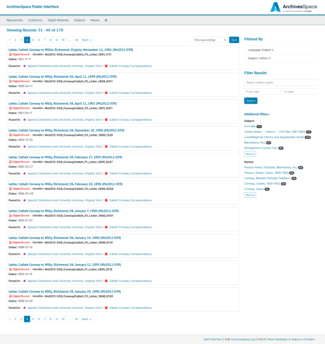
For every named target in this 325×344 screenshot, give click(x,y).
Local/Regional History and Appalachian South (277, 137)
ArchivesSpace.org (243, 339)
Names (95, 20)
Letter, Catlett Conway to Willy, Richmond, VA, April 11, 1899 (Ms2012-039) (63, 76)
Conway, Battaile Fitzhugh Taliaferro (269, 178)
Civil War (252, 126)
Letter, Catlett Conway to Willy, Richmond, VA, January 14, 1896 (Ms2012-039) (65, 238)
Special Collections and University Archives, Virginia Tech (64, 66)
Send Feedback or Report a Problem (291, 339)
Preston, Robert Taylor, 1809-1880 (268, 172)
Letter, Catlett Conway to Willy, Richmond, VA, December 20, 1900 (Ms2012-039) (67, 130)
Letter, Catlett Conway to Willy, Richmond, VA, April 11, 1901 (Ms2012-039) (63, 103)
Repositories (15, 20)
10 (63, 40)
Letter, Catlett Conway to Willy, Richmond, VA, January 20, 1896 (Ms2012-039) (65, 291)
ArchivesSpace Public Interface (33, 6)
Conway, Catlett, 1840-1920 (264, 183)
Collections (35, 20)
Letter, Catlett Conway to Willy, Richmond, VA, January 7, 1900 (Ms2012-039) (64, 211)
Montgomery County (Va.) (263, 148)
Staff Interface (212, 339)
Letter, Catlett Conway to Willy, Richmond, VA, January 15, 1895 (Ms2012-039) (65, 264)
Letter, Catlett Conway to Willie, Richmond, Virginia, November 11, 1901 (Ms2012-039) (71, 49)
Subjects (79, 20)
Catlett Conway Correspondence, (130, 66)
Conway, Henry (256, 189)
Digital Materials (58, 20)
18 (76, 40)
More (249, 153)
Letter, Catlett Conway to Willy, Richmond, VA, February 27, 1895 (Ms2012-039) (65, 157)
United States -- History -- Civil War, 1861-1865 (277, 131)
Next (87, 40)
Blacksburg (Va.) (257, 142)
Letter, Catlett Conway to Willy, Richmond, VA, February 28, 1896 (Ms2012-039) (66, 184)
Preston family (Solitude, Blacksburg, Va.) (273, 167)
